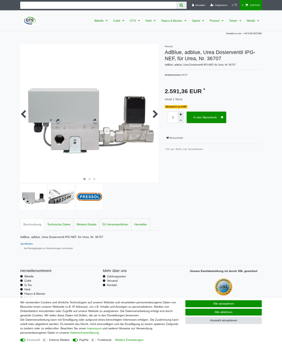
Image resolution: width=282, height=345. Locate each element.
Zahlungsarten (116, 276)
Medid (251, 20)
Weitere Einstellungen (129, 339)
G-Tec (28, 285)
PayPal (83, 339)
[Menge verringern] (181, 120)
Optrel (196, 20)
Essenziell (33, 339)
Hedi (149, 20)
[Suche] (181, 5)
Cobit (117, 20)
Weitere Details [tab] (86, 224)
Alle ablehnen (223, 312)
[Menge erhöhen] (181, 114)
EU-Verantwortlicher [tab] (115, 224)
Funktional (104, 339)
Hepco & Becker (172, 20)
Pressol (215, 20)
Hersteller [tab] (140, 224)
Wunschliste (176, 138)
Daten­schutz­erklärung (84, 332)
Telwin (233, 20)
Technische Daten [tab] (59, 224)
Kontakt (112, 285)
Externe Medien (59, 339)
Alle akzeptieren (223, 303)
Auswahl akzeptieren (223, 320)
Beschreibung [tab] (32, 224)
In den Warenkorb (205, 117)
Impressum (94, 328)
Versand (112, 280)
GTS (133, 20)
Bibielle (99, 20)
